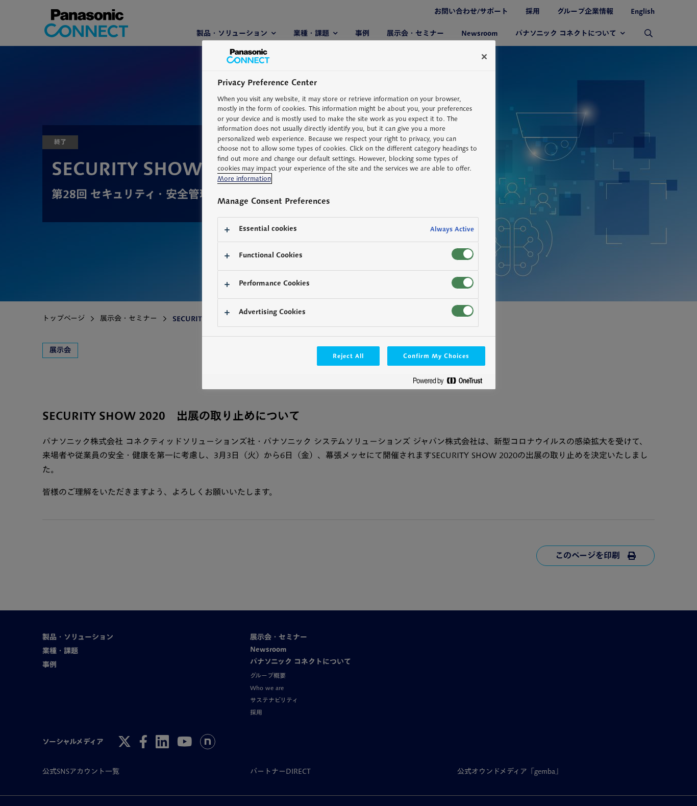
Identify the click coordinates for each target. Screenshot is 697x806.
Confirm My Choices (436, 356)
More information (244, 178)
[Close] (484, 56)
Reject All (348, 356)
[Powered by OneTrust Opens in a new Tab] (451, 382)
